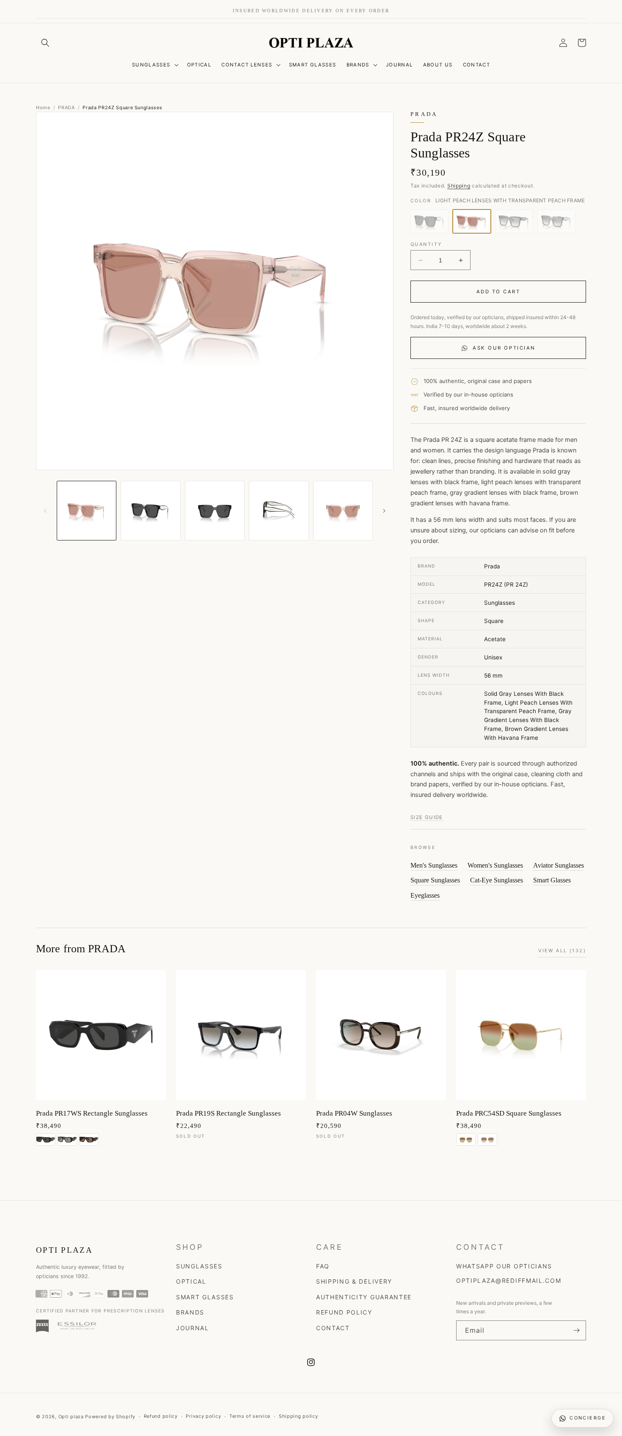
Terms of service (249, 1416)
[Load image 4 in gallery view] (278, 510)
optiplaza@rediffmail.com (508, 1280)
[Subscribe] (576, 1330)
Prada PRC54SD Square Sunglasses (508, 1113)
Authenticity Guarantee (364, 1297)
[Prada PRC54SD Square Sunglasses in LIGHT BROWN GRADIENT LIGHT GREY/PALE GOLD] (487, 1139)
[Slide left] (45, 511)
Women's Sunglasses (495, 865)
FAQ (323, 1266)
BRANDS (358, 65)
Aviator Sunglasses (558, 865)
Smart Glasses (552, 880)
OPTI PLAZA (64, 1250)
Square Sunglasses (435, 880)
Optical (191, 1281)
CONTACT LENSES (246, 65)
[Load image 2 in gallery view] (150, 510)
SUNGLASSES (151, 65)
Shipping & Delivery (354, 1281)
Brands (190, 1312)
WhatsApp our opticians (504, 1266)
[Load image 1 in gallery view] (86, 510)
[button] (45, 42)
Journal (192, 1327)
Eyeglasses (425, 895)
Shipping (459, 185)
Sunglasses (199, 1266)
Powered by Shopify (110, 1416)
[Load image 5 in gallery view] (343, 510)
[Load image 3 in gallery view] (215, 510)
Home (43, 107)
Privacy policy (203, 1416)
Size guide (426, 817)
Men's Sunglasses (433, 865)
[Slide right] (384, 511)
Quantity (426, 244)
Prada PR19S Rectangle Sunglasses (228, 1113)
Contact (333, 1327)
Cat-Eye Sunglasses (496, 880)
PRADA (66, 107)
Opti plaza (71, 1416)
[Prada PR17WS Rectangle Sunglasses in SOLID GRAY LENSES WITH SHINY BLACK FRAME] (45, 1139)
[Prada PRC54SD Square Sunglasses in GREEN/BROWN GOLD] (466, 1139)
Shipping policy (298, 1416)
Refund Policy (344, 1312)
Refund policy (161, 1416)
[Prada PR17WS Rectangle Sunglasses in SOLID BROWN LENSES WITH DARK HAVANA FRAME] (89, 1139)
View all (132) (562, 951)
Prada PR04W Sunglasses (354, 1113)
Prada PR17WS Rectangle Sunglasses (92, 1113)
